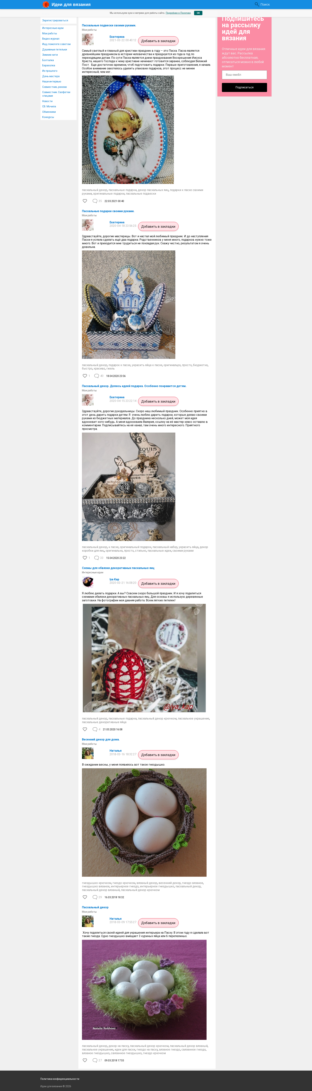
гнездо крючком (123, 883)
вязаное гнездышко (96, 1053)
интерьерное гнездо (125, 886)
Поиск (265, 4)
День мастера (51, 76)
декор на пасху (119, 1046)
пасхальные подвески (141, 193)
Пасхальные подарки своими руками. (108, 211)
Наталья (116, 750)
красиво (99, 368)
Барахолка (48, 65)
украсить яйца (188, 547)
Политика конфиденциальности (59, 1078)
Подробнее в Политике (178, 13)
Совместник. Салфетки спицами (56, 94)
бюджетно (200, 365)
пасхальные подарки (123, 190)
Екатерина (117, 36)
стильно (140, 550)
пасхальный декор (94, 190)
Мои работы (49, 33)
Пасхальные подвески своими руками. (109, 25)
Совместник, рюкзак (54, 86)
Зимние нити (50, 54)
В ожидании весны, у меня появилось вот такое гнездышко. (123, 764)
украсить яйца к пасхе (147, 365)
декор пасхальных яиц (153, 190)
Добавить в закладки (158, 41)
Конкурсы (48, 117)
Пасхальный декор (95, 907)
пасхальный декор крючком (157, 718)
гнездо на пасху (147, 1049)
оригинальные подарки (109, 193)
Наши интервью (51, 81)
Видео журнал (50, 38)
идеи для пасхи (125, 1049)
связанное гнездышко (126, 1053)
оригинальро (172, 365)
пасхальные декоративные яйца (104, 722)
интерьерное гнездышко (157, 886)
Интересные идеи (53, 28)
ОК (198, 13)
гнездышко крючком (96, 883)
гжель (110, 368)
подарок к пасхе (120, 365)
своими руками (183, 550)
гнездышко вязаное (96, 886)
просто (187, 365)
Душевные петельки (54, 49)
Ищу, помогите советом (56, 44)
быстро (87, 368)
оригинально (114, 550)
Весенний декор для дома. (101, 739)
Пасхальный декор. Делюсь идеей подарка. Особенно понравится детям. (134, 386)
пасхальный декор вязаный (101, 890)
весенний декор (170, 883)
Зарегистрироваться (55, 20)
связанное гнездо (193, 1049)
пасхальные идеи (159, 550)
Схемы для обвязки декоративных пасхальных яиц (118, 568)
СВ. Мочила (49, 106)
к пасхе (114, 547)
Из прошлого (49, 70)
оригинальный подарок (135, 547)
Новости (47, 101)
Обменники (49, 111)
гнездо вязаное (192, 883)
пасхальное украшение (193, 718)
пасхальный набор (165, 547)
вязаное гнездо (169, 1049)
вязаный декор (146, 883)
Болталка (48, 60)
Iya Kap (114, 579)
